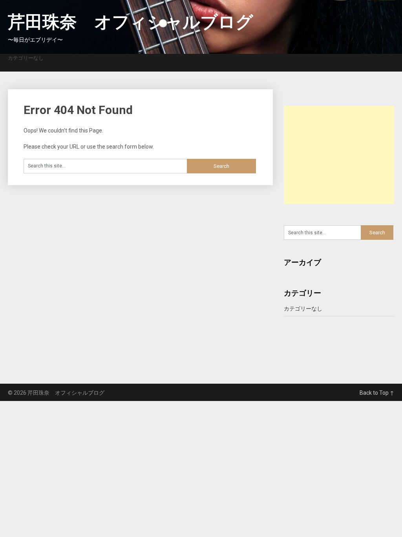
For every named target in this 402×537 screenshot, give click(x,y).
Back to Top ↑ (377, 393)
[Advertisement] (343, 155)
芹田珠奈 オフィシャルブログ (130, 22)
